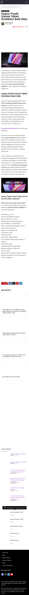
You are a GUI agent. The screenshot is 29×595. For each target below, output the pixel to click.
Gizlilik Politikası (6, 557)
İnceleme (12, 455)
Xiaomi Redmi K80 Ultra (16, 526)
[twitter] (5, 574)
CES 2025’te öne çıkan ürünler (11, 376)
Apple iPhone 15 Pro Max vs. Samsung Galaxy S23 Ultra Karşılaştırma (17, 497)
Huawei (12, 543)
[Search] (26, 2)
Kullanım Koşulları (6, 560)
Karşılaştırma (13, 473)
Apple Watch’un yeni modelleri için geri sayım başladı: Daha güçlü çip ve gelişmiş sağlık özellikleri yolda (14, 311)
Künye (3, 555)
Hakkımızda (5, 552)
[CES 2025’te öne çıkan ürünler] (14, 368)
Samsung (12, 515)
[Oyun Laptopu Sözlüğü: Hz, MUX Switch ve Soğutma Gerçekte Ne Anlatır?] (14, 346)
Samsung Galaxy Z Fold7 (17, 519)
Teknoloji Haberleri (12, 6)
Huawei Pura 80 (14, 540)
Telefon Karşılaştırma (7, 565)
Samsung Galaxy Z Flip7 (16, 512)
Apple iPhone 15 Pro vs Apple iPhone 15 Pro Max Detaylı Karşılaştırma (18, 480)
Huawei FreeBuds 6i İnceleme (18, 454)
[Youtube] (11, 574)
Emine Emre (9, 23)
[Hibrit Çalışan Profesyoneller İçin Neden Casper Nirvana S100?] (14, 325)
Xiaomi (11, 529)
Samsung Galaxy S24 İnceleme (18, 462)
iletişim (4, 563)
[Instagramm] (8, 574)
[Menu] (2, 2)
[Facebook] (2, 574)
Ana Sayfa (3, 6)
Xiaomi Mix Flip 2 (14, 533)
